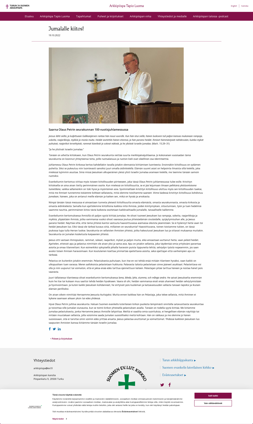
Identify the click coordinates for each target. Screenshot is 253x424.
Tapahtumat (83, 16)
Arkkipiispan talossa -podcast (210, 16)
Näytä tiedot (58, 419)
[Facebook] (50, 329)
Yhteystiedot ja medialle (172, 16)
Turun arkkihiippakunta (177, 360)
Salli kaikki (213, 396)
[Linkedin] (59, 329)
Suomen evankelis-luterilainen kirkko (186, 367)
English (234, 6)
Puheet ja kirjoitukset (110, 16)
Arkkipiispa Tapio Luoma (55, 16)
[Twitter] (55, 329)
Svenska (244, 6)
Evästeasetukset (172, 375)
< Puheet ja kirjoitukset (61, 338)
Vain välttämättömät (213, 403)
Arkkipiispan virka (140, 16)
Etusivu (29, 16)
